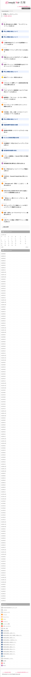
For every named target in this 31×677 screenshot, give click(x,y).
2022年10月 (3, 360)
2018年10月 (3, 471)
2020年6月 (3, 424)
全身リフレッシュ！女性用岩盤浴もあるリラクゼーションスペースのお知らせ (16, 65)
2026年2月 (3, 267)
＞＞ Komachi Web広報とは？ (23, 6)
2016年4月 (3, 540)
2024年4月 (3, 318)
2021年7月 (3, 394)
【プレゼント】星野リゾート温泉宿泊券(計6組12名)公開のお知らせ (16, 83)
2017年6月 (3, 507)
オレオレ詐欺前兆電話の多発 (11, 137)
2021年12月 (3, 383)
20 (1, 243)
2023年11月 (3, 329)
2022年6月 (3, 369)
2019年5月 (3, 454)
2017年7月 (3, 505)
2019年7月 (3, 450)
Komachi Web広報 (5, 11)
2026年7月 (3, 256)
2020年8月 (3, 420)
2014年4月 (3, 595)
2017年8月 (3, 503)
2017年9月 (3, 501)
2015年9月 (3, 556)
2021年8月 (3, 392)
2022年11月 (3, 357)
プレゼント (5, 621)
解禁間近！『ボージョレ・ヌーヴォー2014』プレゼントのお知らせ (15, 98)
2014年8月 (3, 586)
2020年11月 (3, 413)
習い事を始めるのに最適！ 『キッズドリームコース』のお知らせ (15, 25)
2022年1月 (3, 380)
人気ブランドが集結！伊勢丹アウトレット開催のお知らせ (16, 220)
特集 (4, 663)
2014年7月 (3, 588)
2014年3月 (3, 598)
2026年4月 (3, 262)
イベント (5, 614)
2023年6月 (3, 341)
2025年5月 (3, 288)
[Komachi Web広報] (15, 4)
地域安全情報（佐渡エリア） (9, 637)
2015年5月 (3, 565)
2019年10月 (3, 443)
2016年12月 (3, 521)
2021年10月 (3, 387)
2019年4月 (3, 457)
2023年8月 (3, 336)
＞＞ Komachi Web (6, 672)
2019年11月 (3, 440)
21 (5, 243)
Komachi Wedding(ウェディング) (10, 607)
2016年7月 (3, 533)
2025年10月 (3, 276)
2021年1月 (3, 408)
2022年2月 (3, 378)
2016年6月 (3, 535)
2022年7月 (3, 366)
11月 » (27, 246)
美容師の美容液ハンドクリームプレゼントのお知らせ (16, 131)
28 (5, 245)
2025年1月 (3, 297)
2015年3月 (3, 570)
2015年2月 (3, 572)
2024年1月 (3, 325)
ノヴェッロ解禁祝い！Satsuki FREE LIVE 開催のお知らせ (16, 156)
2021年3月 (3, 403)
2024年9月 (3, 306)
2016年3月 (3, 542)
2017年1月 (3, 519)
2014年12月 (3, 577)
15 (8, 241)
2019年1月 (3, 464)
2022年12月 (3, 355)
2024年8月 (3, 309)
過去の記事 (5, 226)
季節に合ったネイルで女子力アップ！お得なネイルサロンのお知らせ (16, 58)
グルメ (4, 619)
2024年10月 (3, 304)
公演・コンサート (7, 626)
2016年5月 (3, 538)
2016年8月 (3, 531)
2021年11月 (3, 385)
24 (15, 243)
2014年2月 (3, 600)
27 (1, 245)
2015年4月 (3, 568)
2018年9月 (3, 473)
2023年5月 (3, 343)
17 (15, 241)
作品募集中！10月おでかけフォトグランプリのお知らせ (16, 144)
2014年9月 (3, 584)
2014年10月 (3, 581)
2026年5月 (3, 260)
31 (15, 245)
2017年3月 (3, 514)
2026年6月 (3, 258)
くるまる (5, 609)
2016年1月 (3, 547)
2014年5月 (3, 593)
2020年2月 (3, 434)
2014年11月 (3, 579)
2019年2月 (3, 461)
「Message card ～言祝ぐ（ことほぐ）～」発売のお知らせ (16, 184)
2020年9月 (3, 417)
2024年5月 (3, 316)
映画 (4, 656)
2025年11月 (3, 274)
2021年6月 (3, 396)
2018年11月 (3, 468)
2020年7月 (3, 422)
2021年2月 (3, 406)
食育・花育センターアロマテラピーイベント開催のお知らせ (16, 213)
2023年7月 (3, 339)
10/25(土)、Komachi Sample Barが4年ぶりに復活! (16, 177)
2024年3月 (3, 320)
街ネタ (4, 665)
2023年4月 (3, 346)
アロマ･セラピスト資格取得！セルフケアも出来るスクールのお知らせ (16, 91)
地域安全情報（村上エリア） (9, 644)
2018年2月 (3, 489)
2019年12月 (3, 438)
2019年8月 (3, 447)
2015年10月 (3, 554)
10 (15, 239)
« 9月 (2, 246)
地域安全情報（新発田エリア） (9, 642)
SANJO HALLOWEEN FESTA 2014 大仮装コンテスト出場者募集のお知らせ (15, 191)
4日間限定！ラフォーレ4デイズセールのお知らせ (16, 50)
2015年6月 (3, 563)
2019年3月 (3, 459)
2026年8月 (3, 253)
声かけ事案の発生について (11, 31)
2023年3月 (3, 348)
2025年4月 (3, 290)
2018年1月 (3, 491)
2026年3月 (3, 265)
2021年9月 (3, 390)
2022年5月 (3, 371)
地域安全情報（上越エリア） (9, 632)
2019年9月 (3, 445)
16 (12, 241)
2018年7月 (3, 477)
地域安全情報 (6, 630)
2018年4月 (3, 484)
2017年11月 (3, 496)
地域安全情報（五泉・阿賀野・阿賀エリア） (12, 635)
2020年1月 (3, 436)
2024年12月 (3, 299)
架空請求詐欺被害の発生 (10, 150)
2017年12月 (3, 494)
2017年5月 (3, 510)
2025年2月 (3, 295)
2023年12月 (3, 327)
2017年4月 (3, 512)
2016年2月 (3, 544)
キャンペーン (6, 616)
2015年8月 (3, 558)
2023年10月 (3, 332)
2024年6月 (3, 313)
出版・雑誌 (5, 628)
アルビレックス (6, 612)
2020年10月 (3, 415)
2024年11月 (3, 302)
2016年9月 (3, 528)
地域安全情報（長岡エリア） (9, 651)
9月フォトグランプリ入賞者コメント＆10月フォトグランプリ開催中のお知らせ (16, 206)
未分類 (4, 660)
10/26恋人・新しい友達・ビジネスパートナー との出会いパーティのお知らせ (16, 112)
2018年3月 (3, 487)
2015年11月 (3, 551)
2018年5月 (3, 482)
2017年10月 (3, 498)
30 (12, 245)
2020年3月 (3, 431)
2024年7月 (3, 311)
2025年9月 (3, 279)
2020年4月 (3, 429)
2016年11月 (3, 524)
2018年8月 (3, 475)
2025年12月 (3, 272)
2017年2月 (3, 517)
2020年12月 (3, 410)
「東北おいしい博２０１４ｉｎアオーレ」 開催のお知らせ (15, 198)
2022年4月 (3, 373)
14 (5, 241)
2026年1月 (3, 269)
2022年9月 (3, 362)
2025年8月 (3, 281)
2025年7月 (3, 283)
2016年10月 (3, 526)
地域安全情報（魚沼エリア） (9, 653)
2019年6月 (3, 452)
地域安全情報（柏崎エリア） (9, 646)
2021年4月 (3, 401)
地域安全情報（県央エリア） (9, 649)
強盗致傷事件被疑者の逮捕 (11, 124)
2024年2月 (3, 323)
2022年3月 (3, 376)
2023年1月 (3, 353)
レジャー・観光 (6, 623)
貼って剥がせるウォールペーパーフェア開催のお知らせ (16, 169)
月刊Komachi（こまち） (8, 658)
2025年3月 (3, 292)
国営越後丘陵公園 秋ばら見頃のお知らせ (14, 163)
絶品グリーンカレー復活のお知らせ (13, 77)
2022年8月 (3, 364)
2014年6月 (3, 591)
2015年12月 (3, 549)
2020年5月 (3, 427)
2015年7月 (3, 561)
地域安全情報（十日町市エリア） (10, 639)
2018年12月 (3, 466)
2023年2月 (3, 350)
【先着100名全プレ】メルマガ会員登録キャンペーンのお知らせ (16, 43)
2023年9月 (3, 334)
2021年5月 (3, 399)
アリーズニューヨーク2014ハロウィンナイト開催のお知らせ (15, 105)
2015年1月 (3, 575)
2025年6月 (3, 286)
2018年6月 (3, 480)
